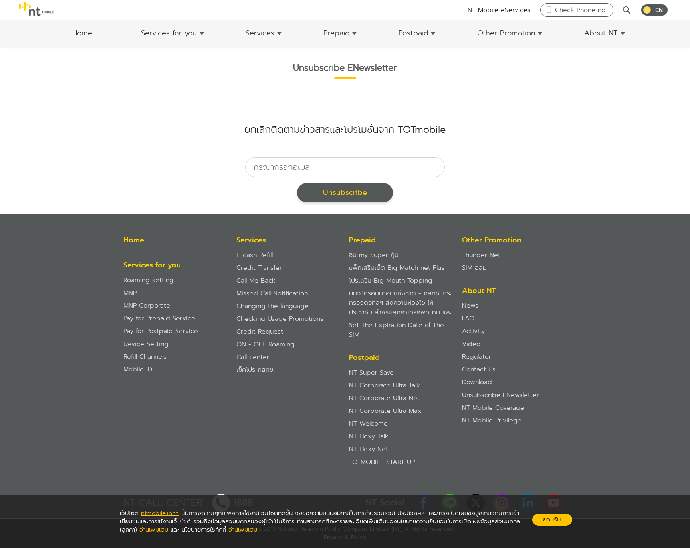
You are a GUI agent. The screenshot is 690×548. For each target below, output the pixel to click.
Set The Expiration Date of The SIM (396, 329)
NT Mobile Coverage (493, 407)
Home (82, 33)
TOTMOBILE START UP (382, 461)
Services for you (169, 33)
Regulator (476, 356)
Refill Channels (145, 356)
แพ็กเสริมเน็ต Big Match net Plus (396, 267)
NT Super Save (371, 372)
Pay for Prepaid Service (159, 318)
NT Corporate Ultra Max (385, 410)
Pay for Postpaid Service (160, 331)
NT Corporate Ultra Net (384, 398)
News (470, 305)
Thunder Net (481, 254)
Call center (252, 356)
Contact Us (479, 369)
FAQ (468, 318)
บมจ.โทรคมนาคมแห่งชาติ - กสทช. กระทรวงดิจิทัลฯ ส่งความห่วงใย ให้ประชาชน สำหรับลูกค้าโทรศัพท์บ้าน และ (400, 303)
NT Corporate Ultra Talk (384, 385)
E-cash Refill (254, 254)
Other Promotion (506, 33)
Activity (473, 331)
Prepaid (336, 33)
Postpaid (413, 33)
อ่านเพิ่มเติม (153, 529)
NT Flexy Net (368, 449)
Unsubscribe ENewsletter (500, 394)
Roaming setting (148, 280)
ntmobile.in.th (160, 513)
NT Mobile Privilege (491, 420)
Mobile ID (137, 369)
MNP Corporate (146, 305)
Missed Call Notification (272, 293)
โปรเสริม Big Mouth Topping (390, 280)
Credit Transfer (259, 267)
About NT (601, 33)
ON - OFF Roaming (265, 344)
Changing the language (272, 305)
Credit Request (259, 331)
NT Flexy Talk (369, 436)
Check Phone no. (581, 9)
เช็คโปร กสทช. (255, 369)
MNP (130, 292)
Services (260, 33)
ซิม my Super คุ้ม (374, 254)
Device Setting (146, 343)
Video (471, 343)
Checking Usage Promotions (279, 318)
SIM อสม (474, 267)
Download (477, 382)
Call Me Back (256, 280)
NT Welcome (368, 423)
